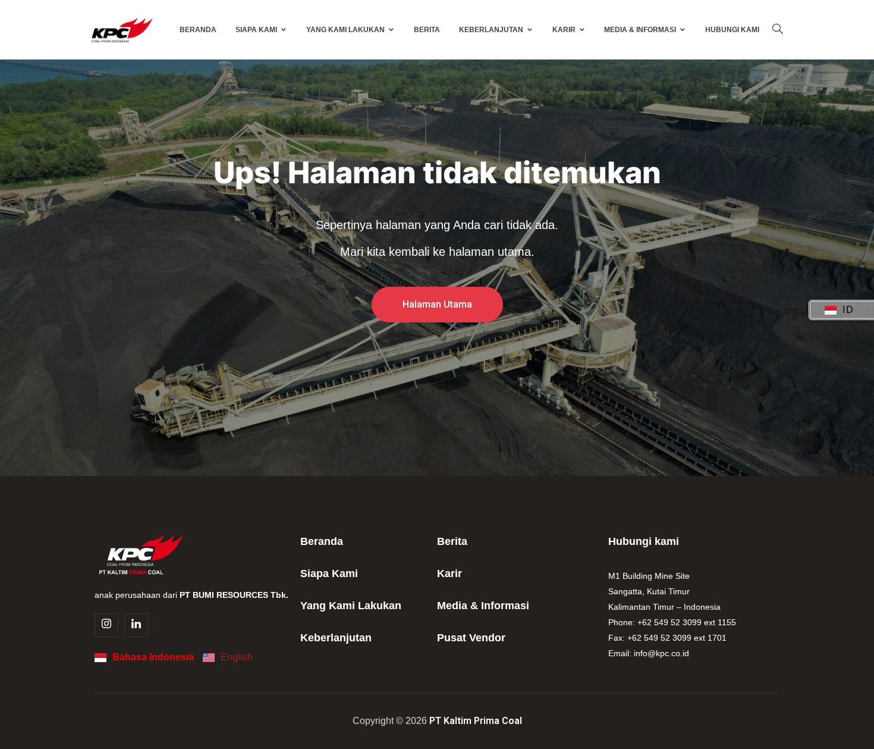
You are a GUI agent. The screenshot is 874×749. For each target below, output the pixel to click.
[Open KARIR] (582, 29)
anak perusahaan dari (191, 595)
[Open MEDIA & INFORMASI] (682, 29)
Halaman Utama (437, 304)
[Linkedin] (136, 625)
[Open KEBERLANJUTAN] (529, 29)
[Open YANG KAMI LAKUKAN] (391, 29)
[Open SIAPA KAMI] (283, 29)
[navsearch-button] (778, 30)
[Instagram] (106, 625)
